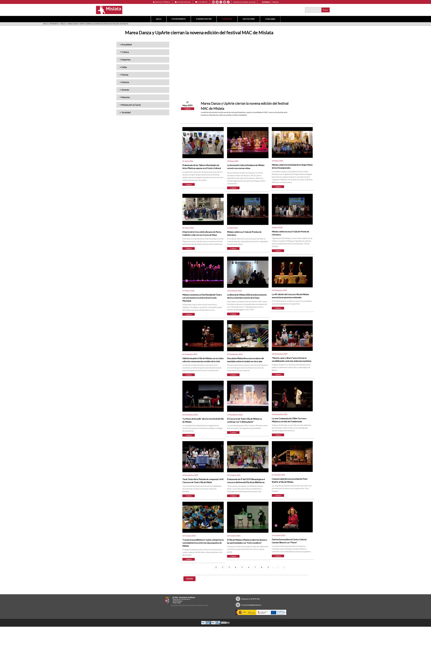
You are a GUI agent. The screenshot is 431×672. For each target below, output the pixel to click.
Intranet (205, 605)
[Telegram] (224, 2)
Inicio (158, 19)
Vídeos (63, 24)
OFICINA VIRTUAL (184, 2)
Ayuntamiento (179, 19)
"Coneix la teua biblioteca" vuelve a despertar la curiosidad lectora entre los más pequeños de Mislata (203, 543)
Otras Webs (270, 19)
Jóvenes (125, 89)
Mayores (125, 97)
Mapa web (193, 605)
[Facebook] (213, 2)
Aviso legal (174, 605)
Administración (204, 19)
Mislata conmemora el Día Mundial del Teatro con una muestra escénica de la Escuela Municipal (202, 297)
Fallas (124, 67)
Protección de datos (184, 605)
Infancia (125, 82)
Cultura (125, 52)
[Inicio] (108, 10)
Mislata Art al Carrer (131, 105)
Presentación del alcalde (244, 2)
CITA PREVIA (202, 2)
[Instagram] (221, 2)
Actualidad (126, 44)
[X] (217, 2)
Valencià (275, 2)
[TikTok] (228, 2)
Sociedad (126, 112)
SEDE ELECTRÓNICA (162, 2)
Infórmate (227, 19)
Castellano (266, 2)
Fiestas (124, 74)
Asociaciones (249, 19)
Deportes (126, 59)
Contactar (200, 605)
